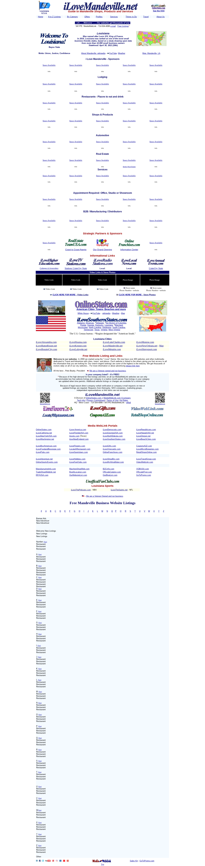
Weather (121, 53)
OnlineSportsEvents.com (47, 462)
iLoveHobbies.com (77, 459)
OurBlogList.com (110, 475)
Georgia (90, 325)
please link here (133, 366)
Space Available (49, 65)
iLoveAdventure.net (44, 459)
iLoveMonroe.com (145, 342)
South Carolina (118, 327)
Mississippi (83, 327)
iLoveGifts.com (109, 446)
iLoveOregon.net (143, 436)
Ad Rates (124, 400)
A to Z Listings (54, 17)
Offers (87, 17)
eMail (128, 402)
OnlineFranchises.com (112, 452)
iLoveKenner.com (77, 345)
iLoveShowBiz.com (111, 459)
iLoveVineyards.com (112, 449)
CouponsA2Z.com (144, 446)
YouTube (113, 53)
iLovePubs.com (42, 452)
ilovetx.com (74, 436)
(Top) (45, 542)
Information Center (129, 249)
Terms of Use (112, 400)
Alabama (81, 323)
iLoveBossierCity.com (46, 349)
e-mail (113, 26)
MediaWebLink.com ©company (117, 398)
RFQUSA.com (42, 475)
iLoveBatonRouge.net (46, 345)
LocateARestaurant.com (79, 449)
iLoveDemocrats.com (112, 429)
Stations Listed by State (76, 268)
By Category (72, 17)
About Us (161, 17)
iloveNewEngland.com (79, 439)
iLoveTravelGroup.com (146, 459)
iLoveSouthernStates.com (114, 439)
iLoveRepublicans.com (146, 429)
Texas (97, 330)
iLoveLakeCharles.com (114, 342)
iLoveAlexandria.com (46, 342)
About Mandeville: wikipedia (93, 53)
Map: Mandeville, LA (151, 53)
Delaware (100, 323)
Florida (83, 325)
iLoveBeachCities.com (146, 439)
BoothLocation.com (77, 472)
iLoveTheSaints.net (119, 490)
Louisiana (109, 325)
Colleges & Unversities (49, 268)
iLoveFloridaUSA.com (78, 433)
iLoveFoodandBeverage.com (48, 449)
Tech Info (81, 400)
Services (114, 17)
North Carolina (95, 327)
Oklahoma (106, 327)
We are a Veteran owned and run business (107, 371)
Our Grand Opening (102, 249)
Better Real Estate (129, 167)
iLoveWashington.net (45, 439)
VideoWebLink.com (144, 462)
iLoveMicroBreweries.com (147, 449)
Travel (146, 17)
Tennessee (88, 330)
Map (123, 313)
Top (102, 864)
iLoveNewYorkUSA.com (46, 436)
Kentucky (99, 325)
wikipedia (106, 313)
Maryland (119, 325)
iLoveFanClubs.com (78, 462)
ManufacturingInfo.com (46, 469)
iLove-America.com (77, 429)
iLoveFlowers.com (77, 446)
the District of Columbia (116, 323)
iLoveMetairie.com (112, 349)
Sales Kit (134, 861)
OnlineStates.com (94, 398)
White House (83, 313)
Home (40, 17)
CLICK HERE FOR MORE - (70, 295)
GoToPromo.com (143, 475)
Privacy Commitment (96, 400)
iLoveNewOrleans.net (146, 345)
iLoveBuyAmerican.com (46, 446)
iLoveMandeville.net (112, 345)
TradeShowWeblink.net (46, 472)
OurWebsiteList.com (78, 475)
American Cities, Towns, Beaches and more (101, 309)
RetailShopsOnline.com (146, 452)
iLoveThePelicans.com (81, 490)
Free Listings (123, 26)
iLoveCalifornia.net (44, 433)
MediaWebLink (45, 404)
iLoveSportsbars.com (78, 452)
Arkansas (90, 323)
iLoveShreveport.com (146, 349)
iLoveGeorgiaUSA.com (113, 433)
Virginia (104, 330)
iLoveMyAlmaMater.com (113, 462)
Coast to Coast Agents (75, 249)
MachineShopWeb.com (79, 469)
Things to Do (131, 17)
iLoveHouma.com (78, 342)
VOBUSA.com (142, 469)
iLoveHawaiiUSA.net (145, 433)
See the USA (158, 11)
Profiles (99, 17)
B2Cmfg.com (108, 469)
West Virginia (114, 330)
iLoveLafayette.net (78, 349)
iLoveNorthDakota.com (113, 436)
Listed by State (156, 268)
